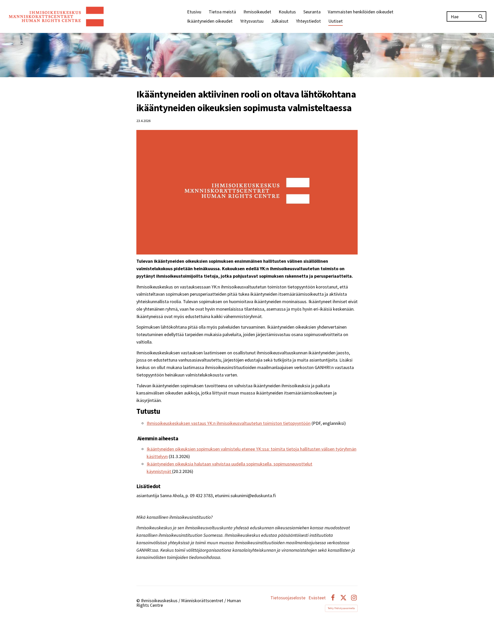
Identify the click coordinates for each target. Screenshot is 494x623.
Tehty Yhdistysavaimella (341, 608)
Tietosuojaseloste (287, 597)
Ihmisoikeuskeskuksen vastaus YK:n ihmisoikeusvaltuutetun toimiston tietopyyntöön (229, 423)
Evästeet (317, 597)
